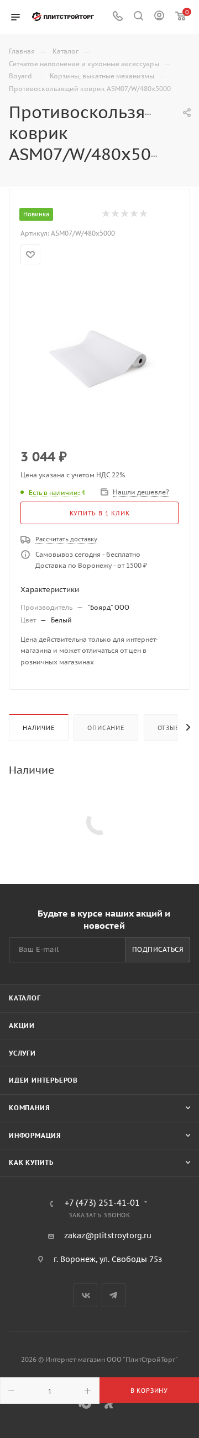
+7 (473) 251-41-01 (102, 1203)
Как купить (31, 1162)
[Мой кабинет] (159, 17)
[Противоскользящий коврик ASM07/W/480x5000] (99, 357)
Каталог (25, 998)
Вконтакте (85, 1295)
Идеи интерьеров (43, 1080)
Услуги (22, 1053)
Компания (29, 1108)
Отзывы (171, 728)
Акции (22, 1025)
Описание (105, 728)
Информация (35, 1135)
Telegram (113, 1295)
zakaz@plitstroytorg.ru (107, 1235)
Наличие (39, 728)
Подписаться (158, 949)
